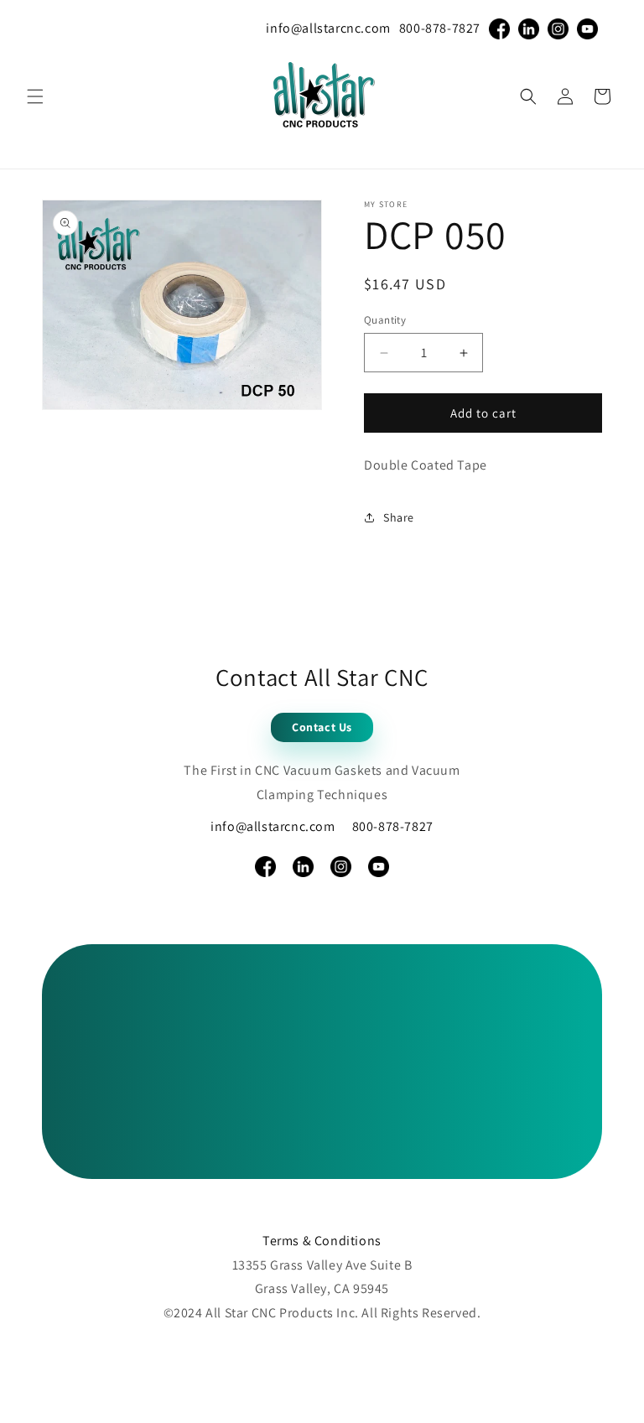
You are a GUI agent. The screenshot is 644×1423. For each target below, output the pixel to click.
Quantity (385, 320)
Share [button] (398, 517)
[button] (35, 96)
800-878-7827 (439, 28)
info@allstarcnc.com (328, 28)
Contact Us (322, 727)
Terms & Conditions (322, 1240)
